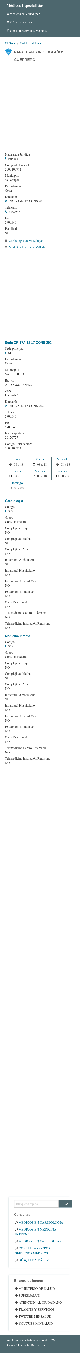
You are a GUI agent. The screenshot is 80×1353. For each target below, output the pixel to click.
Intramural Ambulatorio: (20, 559)
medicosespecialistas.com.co (25, 1340)
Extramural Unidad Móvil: (22, 581)
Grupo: (9, 517)
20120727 (11, 437)
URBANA (12, 395)
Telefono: (11, 207)
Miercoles (63, 459)
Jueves (16, 471)
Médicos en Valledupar (25, 14)
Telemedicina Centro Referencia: (26, 612)
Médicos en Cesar (21, 22)
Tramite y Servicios (37, 1309)
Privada (13, 158)
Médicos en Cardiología (41, 1222)
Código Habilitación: (18, 443)
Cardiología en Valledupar (26, 240)
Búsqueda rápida (34, 1260)
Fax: (7, 218)
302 (10, 511)
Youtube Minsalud (36, 1323)
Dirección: (11, 196)
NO (7, 532)
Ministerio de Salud (37, 1288)
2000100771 (13, 169)
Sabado (63, 471)
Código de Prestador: (18, 165)
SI (6, 233)
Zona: (9, 390)
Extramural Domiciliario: (21, 591)
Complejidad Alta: (17, 549)
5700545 (15, 211)
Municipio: (12, 175)
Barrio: (9, 380)
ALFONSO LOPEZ (18, 384)
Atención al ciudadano (40, 1302)
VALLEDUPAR (16, 374)
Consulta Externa (16, 521)
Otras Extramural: (16, 602)
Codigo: (10, 506)
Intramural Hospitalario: (20, 570)
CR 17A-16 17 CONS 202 (26, 201)
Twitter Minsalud (35, 1316)
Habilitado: (12, 228)
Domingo (16, 483)
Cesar (10, 43)
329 (10, 646)
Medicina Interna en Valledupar (29, 247)
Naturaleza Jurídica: (18, 154)
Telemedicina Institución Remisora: (27, 623)
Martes (39, 459)
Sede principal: (14, 348)
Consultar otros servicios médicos (32, 1250)
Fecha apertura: (15, 433)
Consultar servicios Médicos (28, 30)
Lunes (17, 459)
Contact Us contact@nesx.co (26, 1345)
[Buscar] (65, 1204)
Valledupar (31, 43)
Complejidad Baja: (17, 528)
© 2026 (31, 1340)
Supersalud (29, 1295)
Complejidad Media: (18, 538)
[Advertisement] (40, 107)
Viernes (40, 471)
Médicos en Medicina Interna (35, 1231)
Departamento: (14, 186)
